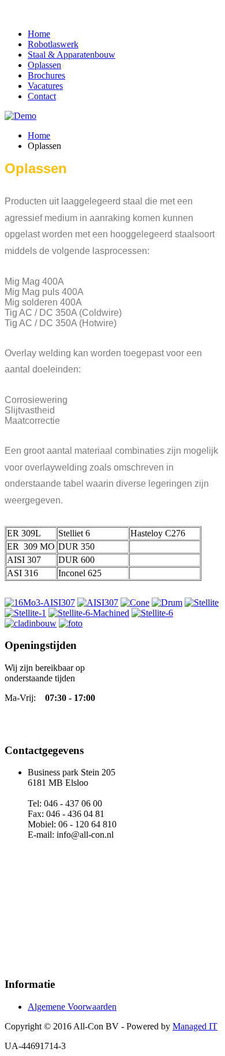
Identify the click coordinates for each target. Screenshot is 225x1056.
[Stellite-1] (25, 613)
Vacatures (45, 86)
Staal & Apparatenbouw (71, 54)
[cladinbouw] (31, 623)
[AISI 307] (97, 602)
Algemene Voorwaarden (72, 1007)
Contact (42, 96)
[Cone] (135, 602)
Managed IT (194, 1026)
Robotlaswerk (53, 44)
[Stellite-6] (152, 613)
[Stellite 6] (202, 602)
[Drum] (167, 602)
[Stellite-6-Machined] (88, 613)
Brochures (46, 75)
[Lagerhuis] (70, 623)
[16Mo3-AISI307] (40, 602)
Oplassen (44, 65)
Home (39, 34)
